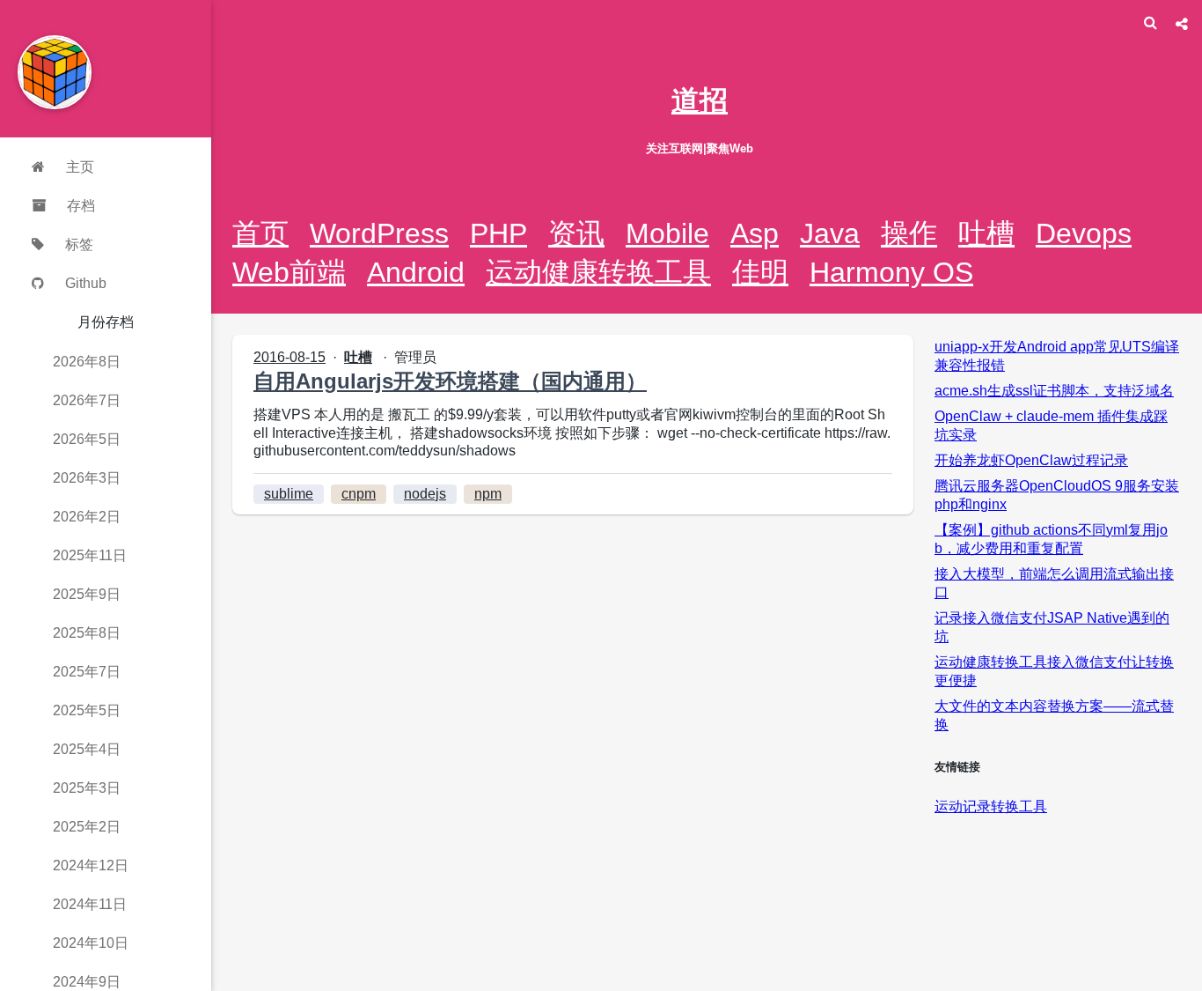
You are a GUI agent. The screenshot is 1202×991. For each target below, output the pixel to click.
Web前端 (289, 272)
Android (416, 272)
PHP (498, 233)
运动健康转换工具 (598, 272)
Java (830, 233)
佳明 (760, 272)
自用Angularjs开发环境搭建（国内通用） (450, 381)
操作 (909, 233)
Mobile (667, 233)
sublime (288, 493)
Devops (1084, 233)
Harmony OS (891, 272)
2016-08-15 (289, 357)
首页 (260, 233)
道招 (699, 100)
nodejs (425, 493)
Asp (754, 233)
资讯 (576, 233)
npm (488, 493)
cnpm (358, 493)
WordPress (379, 233)
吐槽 (986, 233)
